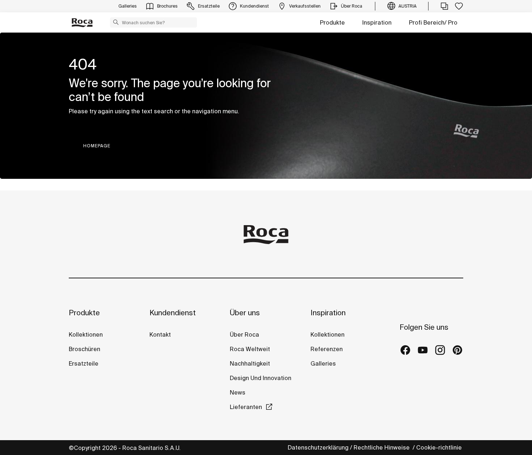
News (237, 392)
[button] (115, 22)
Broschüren (84, 349)
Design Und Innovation (260, 378)
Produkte (332, 22)
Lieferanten (246, 407)
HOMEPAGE (96, 145)
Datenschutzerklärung (318, 447)
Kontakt (160, 334)
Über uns (245, 312)
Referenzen (327, 349)
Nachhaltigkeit (250, 363)
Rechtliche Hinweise (382, 447)
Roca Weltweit (250, 349)
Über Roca (244, 334)
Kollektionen (86, 334)
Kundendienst (172, 312)
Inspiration (377, 22)
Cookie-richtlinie (439, 447)
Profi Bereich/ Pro (433, 22)
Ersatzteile (83, 363)
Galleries (323, 363)
